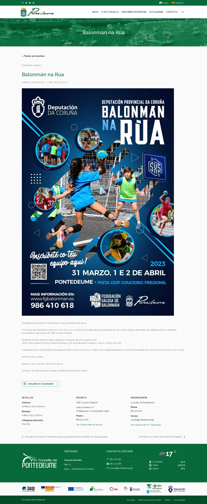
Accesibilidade (179, 500)
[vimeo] (26, 3)
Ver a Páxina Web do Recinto (89, 425)
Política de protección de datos (149, 500)
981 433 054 (115, 459)
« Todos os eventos (33, 56)
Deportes (26, 424)
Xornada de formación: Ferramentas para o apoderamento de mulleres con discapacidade (66, 437)
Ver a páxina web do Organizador (146, 425)
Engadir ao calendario (41, 384)
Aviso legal (131, 500)
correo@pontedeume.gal (121, 468)
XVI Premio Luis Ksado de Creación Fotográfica (160, 437)
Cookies (168, 500)
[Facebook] (23, 3)
